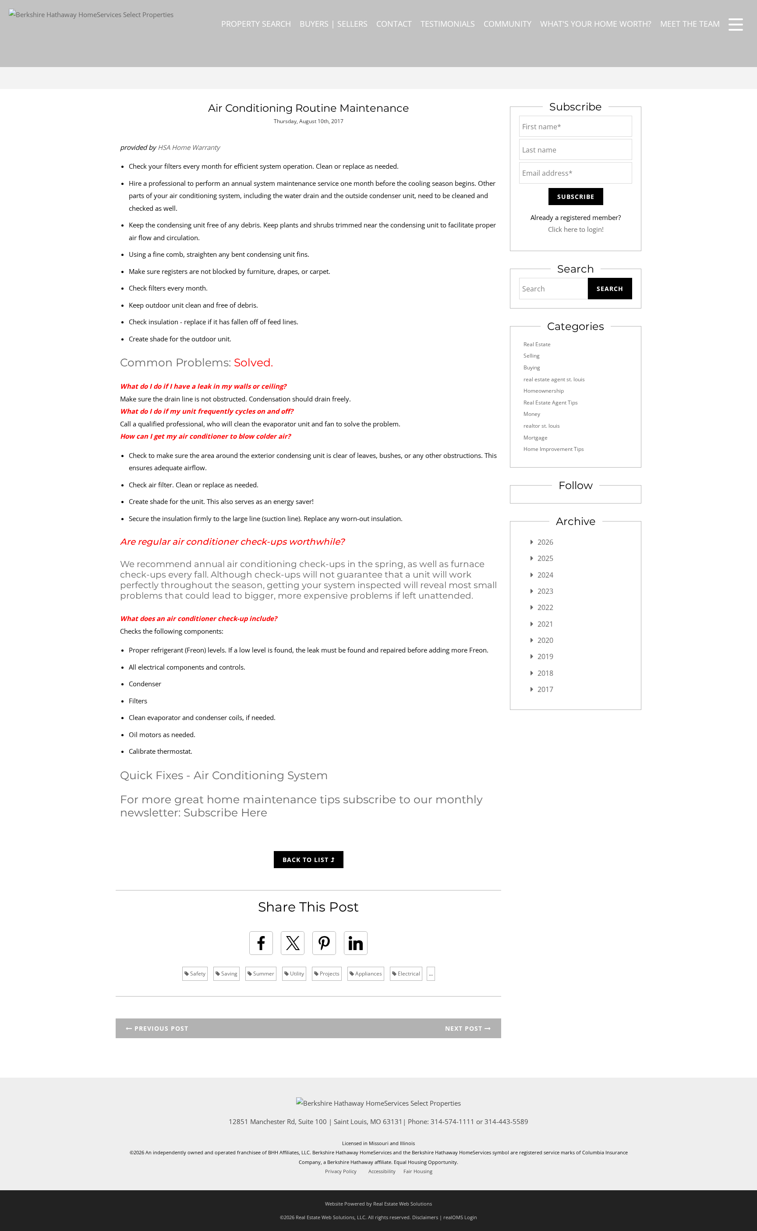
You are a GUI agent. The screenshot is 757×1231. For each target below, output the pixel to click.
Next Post (465, 1028)
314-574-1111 (452, 1121)
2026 (545, 542)
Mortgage (536, 437)
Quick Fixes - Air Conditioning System (224, 775)
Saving (228, 973)
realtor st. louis (542, 425)
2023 (545, 591)
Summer (263, 973)
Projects (329, 973)
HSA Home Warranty (189, 147)
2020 (545, 640)
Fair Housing (417, 1171)
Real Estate (537, 344)
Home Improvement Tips (554, 449)
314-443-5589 (506, 1121)
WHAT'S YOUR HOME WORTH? (595, 23)
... (431, 973)
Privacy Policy (341, 1171)
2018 (545, 673)
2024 (545, 575)
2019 (545, 656)
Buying (532, 367)
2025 (545, 558)
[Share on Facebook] (261, 943)
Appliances (368, 973)
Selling (532, 355)
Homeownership (544, 390)
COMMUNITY (507, 23)
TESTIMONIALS (448, 23)
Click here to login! (576, 229)
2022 (545, 607)
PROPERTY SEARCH (256, 23)
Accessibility (382, 1171)
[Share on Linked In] (356, 943)
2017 (545, 689)
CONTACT (394, 23)
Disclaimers (425, 1217)
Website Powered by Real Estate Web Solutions (378, 1203)
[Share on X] (292, 943)
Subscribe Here (225, 812)
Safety (197, 973)
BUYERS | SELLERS (334, 23)
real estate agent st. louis (554, 379)
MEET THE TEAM (690, 23)
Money (532, 414)
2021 (545, 624)
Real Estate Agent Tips (551, 402)
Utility (296, 973)
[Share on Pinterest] (324, 943)
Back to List (307, 859)
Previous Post (160, 1028)
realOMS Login (460, 1217)
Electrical (408, 973)
